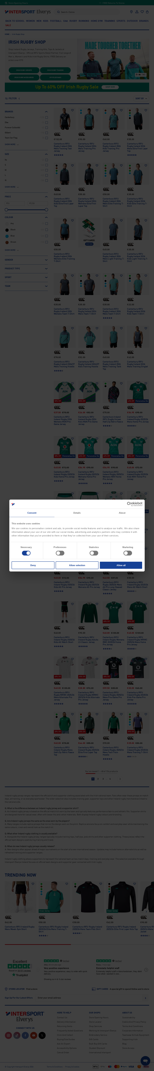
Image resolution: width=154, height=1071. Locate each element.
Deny (33, 565)
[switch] (60, 553)
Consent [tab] (31, 513)
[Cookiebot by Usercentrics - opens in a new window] (129, 504)
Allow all (121, 565)
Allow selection (77, 565)
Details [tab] (77, 513)
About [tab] (122, 513)
